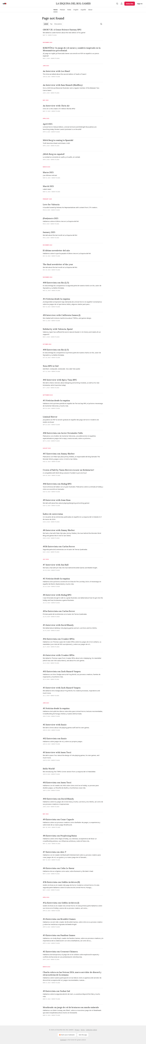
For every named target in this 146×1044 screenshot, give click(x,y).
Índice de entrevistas (53, 514)
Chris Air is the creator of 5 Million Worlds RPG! (59, 109)
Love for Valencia (51, 204)
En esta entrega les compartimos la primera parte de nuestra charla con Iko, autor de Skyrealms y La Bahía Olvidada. (72, 354)
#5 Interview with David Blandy (58, 625)
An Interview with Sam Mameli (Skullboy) (63, 85)
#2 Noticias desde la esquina (56, 578)
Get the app (83, 1035)
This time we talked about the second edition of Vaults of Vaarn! (64, 74)
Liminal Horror (50, 417)
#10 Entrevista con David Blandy (58, 799)
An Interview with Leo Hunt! (56, 71)
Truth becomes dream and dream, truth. (56, 143)
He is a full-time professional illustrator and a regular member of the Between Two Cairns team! (71, 89)
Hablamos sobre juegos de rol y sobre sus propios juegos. (63, 741)
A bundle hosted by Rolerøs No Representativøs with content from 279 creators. (70, 207)
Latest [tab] (46, 24)
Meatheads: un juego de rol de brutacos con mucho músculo (71, 1007)
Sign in (139, 4)
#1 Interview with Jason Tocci (57, 752)
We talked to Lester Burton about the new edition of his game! (64, 33)
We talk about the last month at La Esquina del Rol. (60, 235)
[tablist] (53, 24)
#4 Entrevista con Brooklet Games (59, 919)
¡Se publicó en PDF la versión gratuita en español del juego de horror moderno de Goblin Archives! (71, 421)
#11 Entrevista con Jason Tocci (57, 782)
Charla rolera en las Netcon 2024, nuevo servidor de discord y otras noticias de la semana (72, 973)
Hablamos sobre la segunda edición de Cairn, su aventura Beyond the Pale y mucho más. (71, 995)
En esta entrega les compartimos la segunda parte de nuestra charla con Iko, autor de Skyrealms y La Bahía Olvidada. (72, 287)
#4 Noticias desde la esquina (56, 299)
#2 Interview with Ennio (54, 724)
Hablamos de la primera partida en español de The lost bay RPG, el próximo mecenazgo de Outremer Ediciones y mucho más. (73, 404)
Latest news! (47, 189)
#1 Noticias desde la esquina (56, 708)
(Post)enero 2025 (50, 218)
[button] (55, 9)
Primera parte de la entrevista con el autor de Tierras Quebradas (65, 614)
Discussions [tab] (58, 24)
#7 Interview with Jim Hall (56, 565)
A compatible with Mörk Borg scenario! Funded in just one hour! (65, 473)
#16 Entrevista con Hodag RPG (57, 484)
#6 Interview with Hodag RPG (57, 595)
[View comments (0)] (48, 38)
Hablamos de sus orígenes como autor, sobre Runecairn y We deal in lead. (68, 871)
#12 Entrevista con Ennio (55, 738)
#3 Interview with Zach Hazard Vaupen (62, 688)
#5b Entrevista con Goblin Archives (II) (61, 882)
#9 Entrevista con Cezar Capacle (58, 819)
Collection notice (91, 1030)
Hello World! (49, 768)
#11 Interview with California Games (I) (61, 315)
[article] (73, 34)
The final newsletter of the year (58, 264)
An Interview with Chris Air (56, 105)
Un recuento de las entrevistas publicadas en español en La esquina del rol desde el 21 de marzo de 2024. (72, 518)
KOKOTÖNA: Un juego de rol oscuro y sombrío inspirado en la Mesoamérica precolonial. (72, 49)
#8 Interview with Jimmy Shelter (59, 530)
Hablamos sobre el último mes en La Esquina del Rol (61, 221)
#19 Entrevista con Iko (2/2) (56, 282)
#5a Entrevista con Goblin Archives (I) (61, 903)
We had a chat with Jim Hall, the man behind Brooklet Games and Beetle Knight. (70, 568)
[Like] (44, 494)
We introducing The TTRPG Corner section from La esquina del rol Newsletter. (69, 772)
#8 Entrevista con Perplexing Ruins (60, 836)
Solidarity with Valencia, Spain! (58, 329)
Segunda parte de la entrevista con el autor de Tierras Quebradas (65, 549)
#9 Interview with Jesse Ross (56, 500)
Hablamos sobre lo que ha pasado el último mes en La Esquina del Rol (67, 253)
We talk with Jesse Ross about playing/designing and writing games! (66, 503)
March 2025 (48, 186)
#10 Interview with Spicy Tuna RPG (60, 380)
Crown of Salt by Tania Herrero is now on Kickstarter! (68, 470)
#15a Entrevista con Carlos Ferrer (59, 611)
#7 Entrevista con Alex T (54, 852)
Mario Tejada (52, 35)
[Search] (117, 4)
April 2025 (47, 124)
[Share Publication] (122, 4)
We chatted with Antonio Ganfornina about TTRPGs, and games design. (67, 318)
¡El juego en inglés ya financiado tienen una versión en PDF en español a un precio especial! (71, 54)
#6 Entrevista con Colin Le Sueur (58, 868)
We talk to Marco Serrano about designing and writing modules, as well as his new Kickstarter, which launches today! (71, 384)
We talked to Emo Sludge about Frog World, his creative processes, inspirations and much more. (71, 692)
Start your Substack (68, 1035)
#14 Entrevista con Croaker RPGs (58, 639)
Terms (83, 1030)
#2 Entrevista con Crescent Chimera (60, 951)
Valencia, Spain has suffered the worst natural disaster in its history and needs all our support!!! (72, 333)
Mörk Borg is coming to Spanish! (58, 140)
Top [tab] (51, 24)
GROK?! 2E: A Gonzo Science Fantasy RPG (62, 29)
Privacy (77, 1030)
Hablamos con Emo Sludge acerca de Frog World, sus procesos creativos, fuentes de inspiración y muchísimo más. (71, 675)
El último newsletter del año (56, 250)
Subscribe (129, 4)
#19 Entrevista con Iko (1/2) (56, 349)
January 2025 (49, 232)
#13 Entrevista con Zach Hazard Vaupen (62, 671)
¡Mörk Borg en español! (54, 154)
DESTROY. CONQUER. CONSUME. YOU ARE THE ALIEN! (61, 369)
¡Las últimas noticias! (50, 175)
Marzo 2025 (48, 172)
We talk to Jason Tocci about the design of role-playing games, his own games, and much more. (71, 756)
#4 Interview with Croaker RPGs (58, 655)
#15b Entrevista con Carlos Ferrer (59, 546)
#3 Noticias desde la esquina (56, 400)
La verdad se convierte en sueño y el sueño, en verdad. (61, 157)
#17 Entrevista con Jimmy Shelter (59, 453)
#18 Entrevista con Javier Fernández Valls (63, 433)
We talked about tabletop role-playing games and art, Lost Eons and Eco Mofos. (70, 628)
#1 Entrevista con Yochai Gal (56, 991)
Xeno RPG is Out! (51, 366)
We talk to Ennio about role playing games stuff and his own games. (66, 728)
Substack (63, 1040)
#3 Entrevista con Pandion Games (59, 935)
